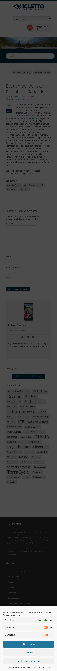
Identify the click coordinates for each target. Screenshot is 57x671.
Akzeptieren (29, 644)
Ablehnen (28, 652)
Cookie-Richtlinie (13, 667)
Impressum (46, 667)
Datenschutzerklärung (30, 667)
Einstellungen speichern (28, 661)
